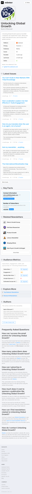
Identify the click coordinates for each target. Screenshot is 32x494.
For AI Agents (5, 455)
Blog (3, 478)
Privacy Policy (5, 486)
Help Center (4, 460)
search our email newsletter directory (15, 420)
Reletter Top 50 (5, 476)
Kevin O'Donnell (6, 29)
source (15, 96)
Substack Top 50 (6, 469)
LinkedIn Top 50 (5, 470)
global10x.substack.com (11, 67)
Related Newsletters (20, 417)
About (3, 457)
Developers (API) (6, 453)
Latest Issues (12, 344)
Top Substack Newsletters (11, 292)
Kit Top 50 (4, 474)
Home (3, 449)
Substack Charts (5, 467)
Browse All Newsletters (10, 295)
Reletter (18, 342)
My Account (4, 458)
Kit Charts (4, 472)
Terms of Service (6, 488)
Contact (3, 484)
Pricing (3, 451)
